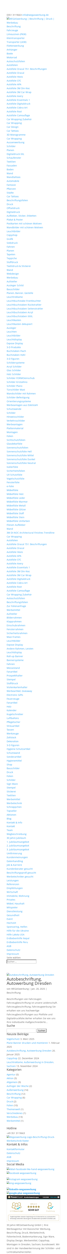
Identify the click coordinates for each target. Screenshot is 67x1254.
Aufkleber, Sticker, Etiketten (21, 215)
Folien (10, 436)
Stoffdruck (12, 262)
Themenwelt (13, 1109)
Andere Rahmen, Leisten (20, 648)
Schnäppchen (14, 806)
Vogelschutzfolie (15, 478)
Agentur (11, 1074)
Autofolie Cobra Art (17, 107)
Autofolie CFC (14, 80)
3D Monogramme (16, 134)
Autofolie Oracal (15, 72)
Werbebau (12, 277)
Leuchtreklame (15, 296)
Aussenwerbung (15, 142)
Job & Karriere (14, 864)
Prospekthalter (15, 675)
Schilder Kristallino (17, 382)
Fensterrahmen (15, 629)
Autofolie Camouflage (18, 115)
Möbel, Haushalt (15, 903)
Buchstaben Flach (16, 351)
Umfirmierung (14, 853)
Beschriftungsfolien (17, 200)
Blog (9, 818)
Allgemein (12, 1082)
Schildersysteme (16, 362)
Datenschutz (13, 950)
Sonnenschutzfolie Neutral (21, 463)
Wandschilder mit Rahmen (21, 393)
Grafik (10, 238)
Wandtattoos (13, 177)
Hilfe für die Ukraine (18, 930)
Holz (9, 706)
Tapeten (11, 254)
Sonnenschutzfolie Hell (19, 451)
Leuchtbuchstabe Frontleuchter (24, 300)
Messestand (13, 667)
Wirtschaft (12, 892)
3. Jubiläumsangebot (18, 849)
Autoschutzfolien (16, 61)
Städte (10, 192)
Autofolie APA (14, 84)
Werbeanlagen (15, 424)
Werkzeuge (13, 733)
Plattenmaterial (15, 428)
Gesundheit (13, 915)
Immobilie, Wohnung (18, 895)
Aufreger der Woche (18, 1086)
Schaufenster (14, 157)
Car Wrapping (14, 123)
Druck (10, 204)
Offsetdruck (13, 208)
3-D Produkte (14, 347)
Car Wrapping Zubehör (19, 119)
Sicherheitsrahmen (17, 633)
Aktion (10, 1078)
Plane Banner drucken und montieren (27, 1042)
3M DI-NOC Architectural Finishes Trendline (30, 532)
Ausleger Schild (15, 285)
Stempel (11, 679)
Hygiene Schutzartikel (18, 748)
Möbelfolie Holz (15, 494)
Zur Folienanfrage (16, 606)
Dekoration (13, 741)
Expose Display (15, 343)
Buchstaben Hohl (16, 354)
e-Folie (10, 486)
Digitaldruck (13, 212)
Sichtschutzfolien (16, 439)
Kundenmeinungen (17, 857)
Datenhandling (15, 861)
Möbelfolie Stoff (15, 513)
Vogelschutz (13, 1038)
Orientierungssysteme (19, 401)
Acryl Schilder (14, 366)
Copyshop (12, 235)
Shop (9, 764)
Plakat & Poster (15, 219)
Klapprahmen (14, 621)
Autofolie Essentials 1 (18, 99)
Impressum (13, 953)
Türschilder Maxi (16, 389)
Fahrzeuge (12, 30)
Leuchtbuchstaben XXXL (20, 316)
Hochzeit (11, 922)
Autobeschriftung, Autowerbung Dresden (29, 981)
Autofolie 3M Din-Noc (18, 88)
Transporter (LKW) (16, 42)
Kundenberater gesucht (20, 868)
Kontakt (11, 826)
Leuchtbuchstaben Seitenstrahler (25, 308)
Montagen (12, 432)
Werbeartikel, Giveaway (19, 691)
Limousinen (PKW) (16, 34)
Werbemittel (13, 609)
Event (10, 918)
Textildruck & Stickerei (19, 266)
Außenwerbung (15, 1089)
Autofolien (12, 65)
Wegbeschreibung (17, 834)
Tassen (10, 729)
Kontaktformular (16, 1149)
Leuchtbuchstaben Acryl (20, 312)
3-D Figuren (13, 358)
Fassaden (12, 165)
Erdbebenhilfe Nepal (18, 938)
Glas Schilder (14, 370)
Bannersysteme (15, 660)
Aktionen (11, 814)
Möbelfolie (12, 490)
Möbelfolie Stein (15, 517)
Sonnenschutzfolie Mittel (20, 455)
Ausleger (11, 327)
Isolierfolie (12, 466)
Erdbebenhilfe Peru (17, 942)
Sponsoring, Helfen (17, 926)
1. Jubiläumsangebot (18, 841)
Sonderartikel (14, 756)
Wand (10, 173)
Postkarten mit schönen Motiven (24, 223)
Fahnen (11, 246)
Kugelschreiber (15, 714)
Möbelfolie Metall (16, 505)
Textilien (11, 161)
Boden (10, 169)
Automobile (13, 181)
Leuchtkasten (14, 320)
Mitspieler (12, 907)
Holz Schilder (14, 374)
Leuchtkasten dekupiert (19, 324)
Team (10, 830)
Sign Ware (12, 783)
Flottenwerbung (15, 45)
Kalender (12, 710)
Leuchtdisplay (14, 339)
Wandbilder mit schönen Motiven (25, 227)
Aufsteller (12, 281)
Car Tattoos (13, 130)
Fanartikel (12, 671)
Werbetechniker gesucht (20, 876)
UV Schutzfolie (14, 474)
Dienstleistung (14, 911)
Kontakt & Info (14, 822)
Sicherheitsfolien (16, 470)
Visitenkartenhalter (17, 687)
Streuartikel (13, 725)
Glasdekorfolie (14, 443)
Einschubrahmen (16, 625)
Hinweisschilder (15, 416)
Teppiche (12, 258)
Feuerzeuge (13, 698)
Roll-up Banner (15, 656)
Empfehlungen (15, 888)
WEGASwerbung (20, 988)
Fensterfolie (13, 482)
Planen (10, 150)
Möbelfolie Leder (16, 497)
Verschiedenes (15, 1113)
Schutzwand (13, 752)
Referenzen (13, 884)
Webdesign (13, 273)
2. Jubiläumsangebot (18, 845)
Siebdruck (12, 242)
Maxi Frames (13, 636)
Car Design (13, 126)
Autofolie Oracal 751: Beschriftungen (27, 68)
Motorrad (12, 57)
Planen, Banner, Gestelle (20, 293)
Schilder (11, 146)
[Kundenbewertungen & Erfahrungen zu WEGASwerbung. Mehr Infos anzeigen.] (33, 1221)
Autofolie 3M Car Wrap (19, 92)
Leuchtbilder (13, 231)
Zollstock (11, 737)
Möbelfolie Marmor (17, 501)
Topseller (12, 810)
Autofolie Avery (15, 96)
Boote (10, 53)
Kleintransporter (16, 38)
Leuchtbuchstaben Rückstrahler (24, 304)
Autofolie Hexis (15, 76)
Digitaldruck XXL (15, 154)
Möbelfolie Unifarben (18, 521)
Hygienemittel (14, 760)
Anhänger (12, 49)
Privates (11, 899)
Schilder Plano (14, 385)
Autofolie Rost (14, 111)
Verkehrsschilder (16, 420)
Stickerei (11, 791)
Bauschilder (13, 289)
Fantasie (11, 184)
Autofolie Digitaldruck (18, 103)
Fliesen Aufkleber (16, 524)
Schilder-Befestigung (18, 397)
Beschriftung (14, 26)
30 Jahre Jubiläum (16, 837)
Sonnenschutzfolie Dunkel (21, 459)
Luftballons (13, 718)
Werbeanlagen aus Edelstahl (22, 405)
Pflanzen (11, 188)
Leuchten (12, 331)
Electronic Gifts (15, 694)
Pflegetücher (13, 722)
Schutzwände (14, 408)
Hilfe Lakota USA (15, 934)
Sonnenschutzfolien (17, 447)
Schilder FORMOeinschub (21, 378)
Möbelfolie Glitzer (16, 509)
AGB (9, 946)
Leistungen (13, 880)
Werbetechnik (14, 803)
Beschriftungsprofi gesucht (21, 872)
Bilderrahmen (14, 617)
